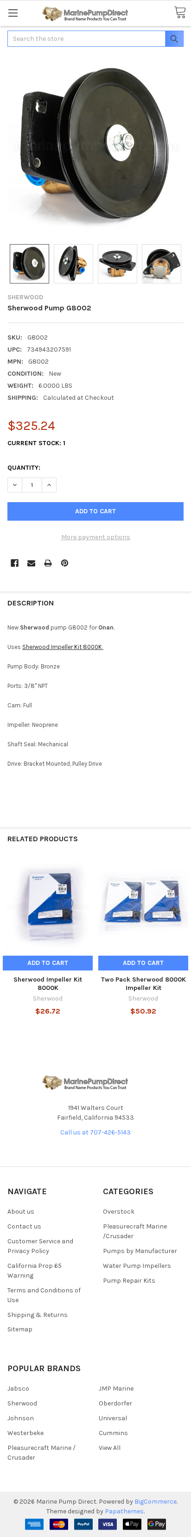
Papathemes (124, 1511)
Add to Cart (47, 963)
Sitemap (19, 1329)
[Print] (48, 563)
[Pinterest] (64, 563)
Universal (113, 1418)
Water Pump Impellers (137, 1266)
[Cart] (180, 13)
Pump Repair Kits (129, 1281)
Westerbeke (25, 1433)
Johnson (20, 1418)
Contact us (24, 1226)
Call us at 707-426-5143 (95, 1132)
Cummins (113, 1433)
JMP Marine (116, 1388)
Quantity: (23, 468)
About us (20, 1212)
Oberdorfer (115, 1403)
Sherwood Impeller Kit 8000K (62, 646)
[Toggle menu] (12, 12)
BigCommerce (155, 1502)
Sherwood (22, 1403)
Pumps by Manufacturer (140, 1251)
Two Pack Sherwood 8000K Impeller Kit (143, 984)
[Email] (31, 563)
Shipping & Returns (37, 1315)
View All (110, 1448)
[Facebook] (14, 563)
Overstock (118, 1212)
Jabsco (18, 1388)
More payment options (95, 537)
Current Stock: (36, 443)
